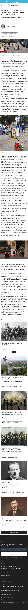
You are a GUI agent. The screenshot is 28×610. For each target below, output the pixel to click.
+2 (22, 492)
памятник (8, 422)
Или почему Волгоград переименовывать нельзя (13, 381)
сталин (3, 386)
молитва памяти (4, 31)
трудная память (15, 422)
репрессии (18, 31)
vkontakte (8, 575)
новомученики (10, 456)
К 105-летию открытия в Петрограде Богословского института (14, 521)
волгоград (9, 386)
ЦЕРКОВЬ (3, 566)
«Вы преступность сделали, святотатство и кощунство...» (11, 448)
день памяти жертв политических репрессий (9, 33)
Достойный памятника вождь (11, 412)
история (14, 352)
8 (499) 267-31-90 (14, 584)
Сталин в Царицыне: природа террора (11, 378)
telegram (3, 575)
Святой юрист (6, 518)
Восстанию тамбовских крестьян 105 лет (11, 347)
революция (12, 492)
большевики (18, 526)
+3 (18, 352)
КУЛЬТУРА (17, 566)
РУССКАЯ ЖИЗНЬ (10, 566)
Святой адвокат (7, 482)
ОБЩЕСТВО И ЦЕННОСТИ (16, 568)
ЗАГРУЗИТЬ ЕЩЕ (14, 532)
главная (2, 36)
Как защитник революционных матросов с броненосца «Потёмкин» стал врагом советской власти (13, 486)
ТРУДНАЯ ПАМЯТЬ (10, 36)
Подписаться (14, 553)
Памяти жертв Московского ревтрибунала (11, 451)
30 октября (12, 31)
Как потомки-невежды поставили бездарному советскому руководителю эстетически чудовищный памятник (14, 416)
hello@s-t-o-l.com (4, 584)
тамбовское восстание (6, 352)
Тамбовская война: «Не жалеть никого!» (12, 344)
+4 (19, 386)
